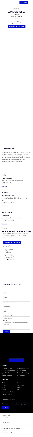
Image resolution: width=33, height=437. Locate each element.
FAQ (18, 389)
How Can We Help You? (8, 315)
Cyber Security (6, 373)
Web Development (7, 375)
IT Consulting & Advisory (8, 370)
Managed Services (7, 368)
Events (19, 387)
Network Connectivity (23, 373)
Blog (18, 382)
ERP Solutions (21, 375)
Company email (6, 306)
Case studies (20, 385)
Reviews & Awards (7, 394)
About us (4, 382)
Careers (4, 389)
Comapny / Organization (8, 302)
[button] (30, 2)
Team (3, 387)
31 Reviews (6, 422)
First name (5, 293)
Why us (4, 385)
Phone (4, 311)
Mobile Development (23, 368)
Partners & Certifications (8, 392)
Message (5, 320)
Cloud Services (21, 370)
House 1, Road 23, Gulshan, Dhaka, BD (11, 428)
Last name (5, 297)
